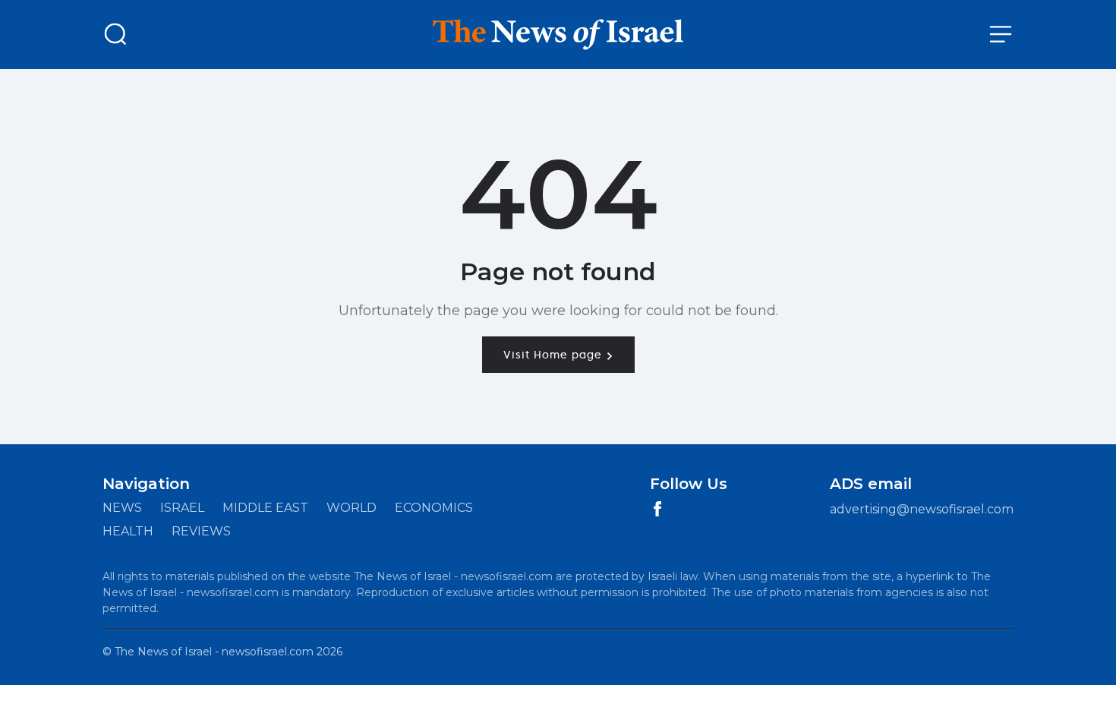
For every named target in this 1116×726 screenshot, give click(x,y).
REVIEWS (201, 531)
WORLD (351, 507)
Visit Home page (554, 354)
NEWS (122, 507)
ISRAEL (182, 507)
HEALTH (127, 531)
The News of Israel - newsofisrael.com (214, 651)
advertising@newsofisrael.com (922, 509)
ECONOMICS (434, 507)
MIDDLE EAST (265, 507)
